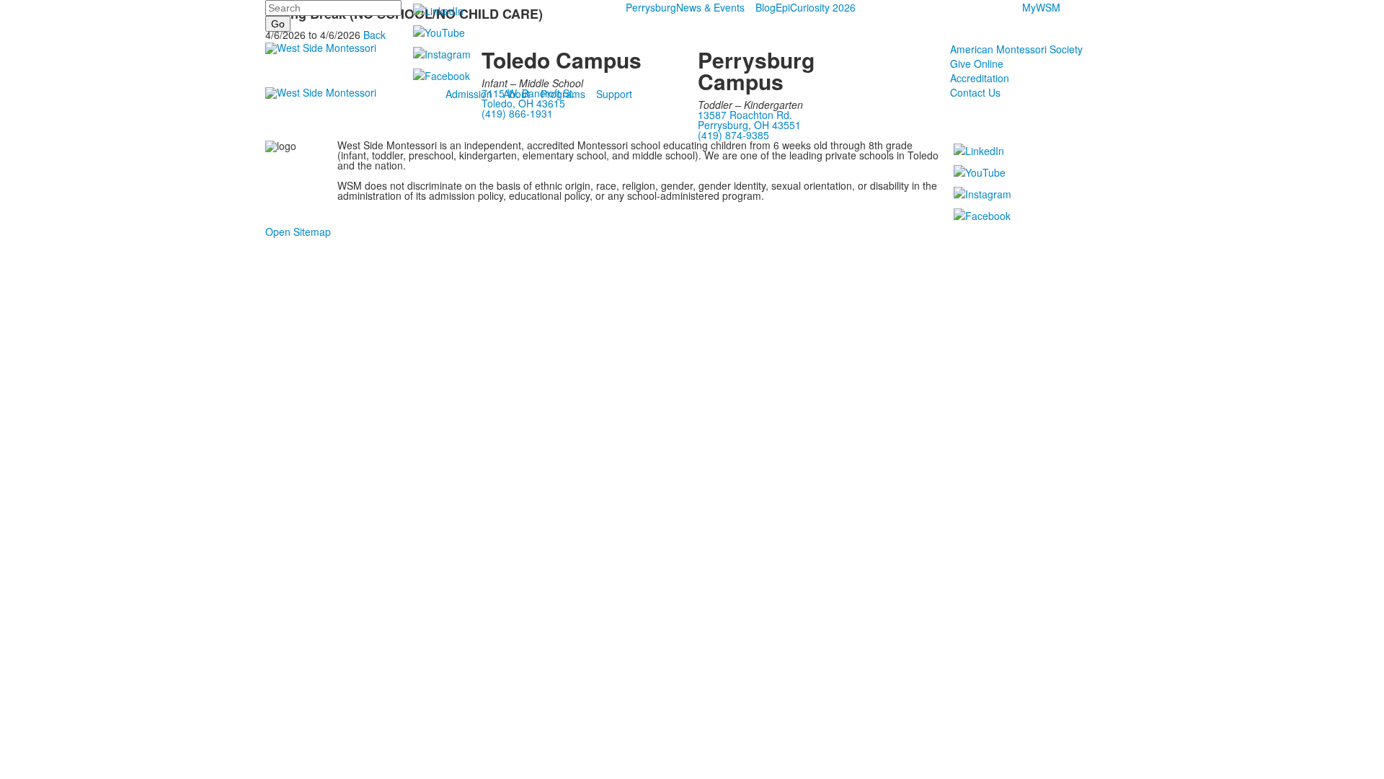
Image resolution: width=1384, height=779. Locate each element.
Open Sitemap (298, 231)
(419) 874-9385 (733, 135)
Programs (563, 94)
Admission (468, 94)
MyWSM (1041, 7)
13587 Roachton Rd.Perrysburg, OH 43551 (749, 119)
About (516, 94)
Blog (765, 7)
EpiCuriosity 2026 (816, 7)
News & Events (710, 7)
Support (614, 94)
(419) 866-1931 (517, 113)
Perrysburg (651, 7)
